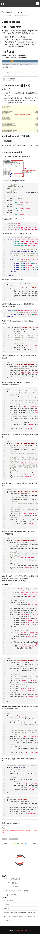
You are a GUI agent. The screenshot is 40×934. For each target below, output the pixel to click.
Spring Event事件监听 (10, 883)
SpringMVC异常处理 (10, 895)
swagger (6, 908)
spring (5, 839)
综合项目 (6, 905)
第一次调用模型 (8, 901)
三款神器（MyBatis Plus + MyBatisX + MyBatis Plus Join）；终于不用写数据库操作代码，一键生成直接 (19, 914)
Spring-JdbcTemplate (13, 12)
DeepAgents (8, 920)
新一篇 (34, 843)
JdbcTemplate (13, 839)
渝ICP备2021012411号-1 (23, 930)
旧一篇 (5, 843)
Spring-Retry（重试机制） (12, 887)
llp (2, 4)
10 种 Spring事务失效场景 (12, 879)
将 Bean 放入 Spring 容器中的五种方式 (16, 891)
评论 (17, 16)
